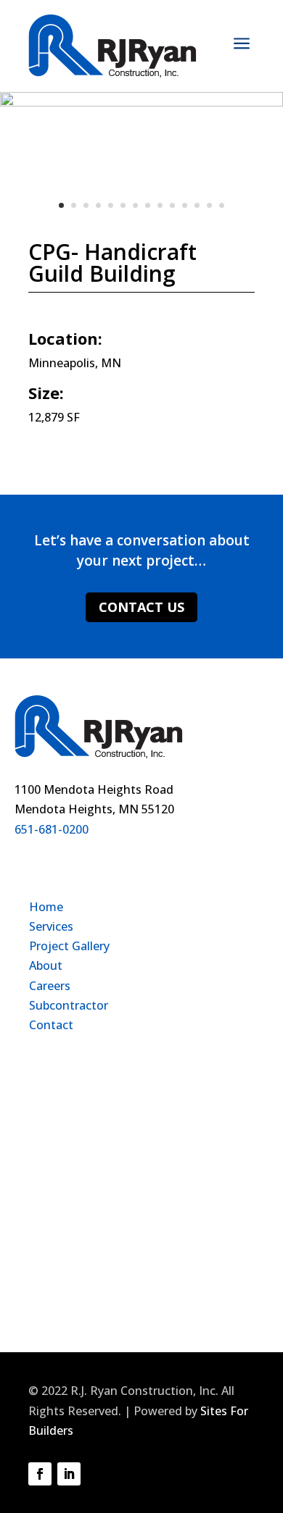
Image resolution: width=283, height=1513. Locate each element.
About (45, 965)
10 (172, 205)
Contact (51, 1025)
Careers (49, 986)
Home (46, 907)
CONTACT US (141, 607)
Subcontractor (68, 1005)
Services (51, 926)
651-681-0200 (52, 829)
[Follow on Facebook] (40, 1473)
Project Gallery (69, 946)
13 (209, 205)
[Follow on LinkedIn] (69, 1473)
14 (221, 205)
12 (197, 205)
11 (184, 205)
